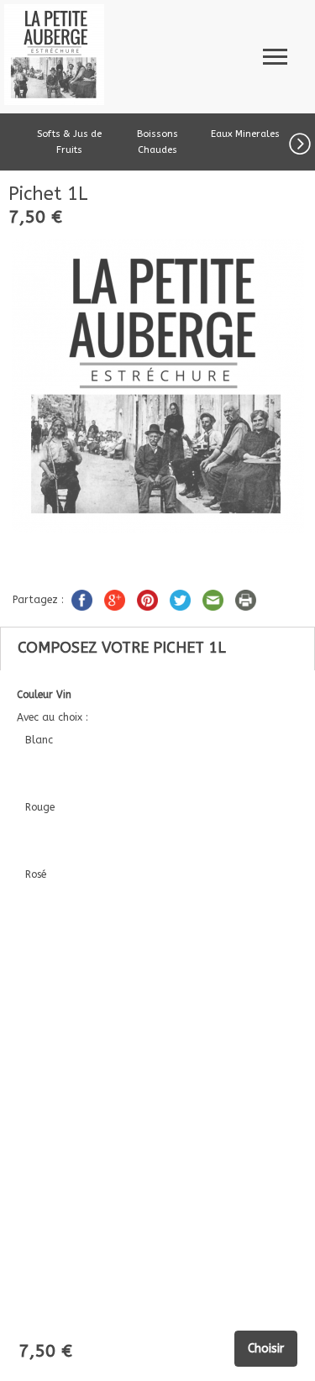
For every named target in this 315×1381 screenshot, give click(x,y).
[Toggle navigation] (275, 54)
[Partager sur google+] (116, 599)
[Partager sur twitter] (181, 599)
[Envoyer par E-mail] (214, 599)
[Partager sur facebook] (83, 599)
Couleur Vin (46, 695)
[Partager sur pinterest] (149, 599)
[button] (302, 141)
